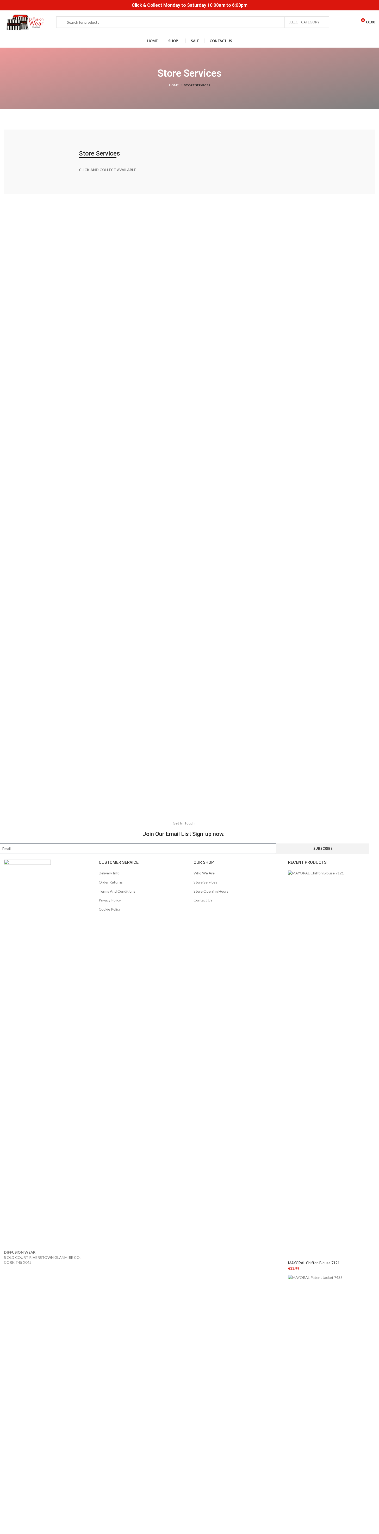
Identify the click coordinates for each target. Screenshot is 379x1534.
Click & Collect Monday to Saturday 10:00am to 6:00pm (189, 5)
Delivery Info (109, 873)
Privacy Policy (110, 900)
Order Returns (111, 882)
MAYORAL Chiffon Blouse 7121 (314, 1263)
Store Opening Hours (211, 891)
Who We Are (204, 873)
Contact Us (203, 900)
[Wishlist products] (351, 22)
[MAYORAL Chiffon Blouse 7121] (331, 1065)
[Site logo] (25, 22)
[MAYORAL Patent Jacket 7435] (331, 1469)
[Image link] (27, 1054)
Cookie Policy (110, 909)
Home (174, 85)
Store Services (205, 882)
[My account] (341, 22)
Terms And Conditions (117, 891)
